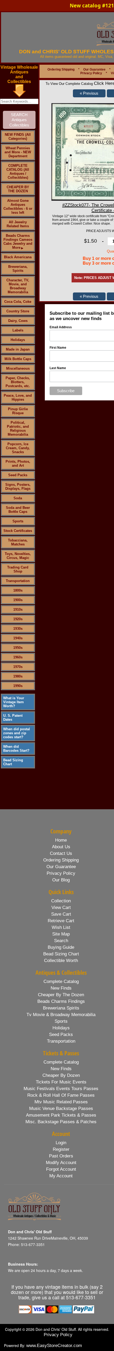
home (61, 840)
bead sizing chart (61, 953)
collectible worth (61, 960)
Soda (18, 498)
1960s (18, 657)
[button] (89, 93)
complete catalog (61, 981)
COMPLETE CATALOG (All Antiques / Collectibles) (17, 172)
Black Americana (18, 257)
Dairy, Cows (18, 321)
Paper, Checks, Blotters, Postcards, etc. (18, 382)
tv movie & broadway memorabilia (61, 1014)
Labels (17, 330)
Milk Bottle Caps (18, 359)
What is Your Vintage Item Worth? (13, 702)
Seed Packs (17, 475)
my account (61, 1175)
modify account (61, 1162)
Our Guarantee (94, 69)
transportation (61, 1041)
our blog (61, 879)
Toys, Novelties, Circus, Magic (18, 556)
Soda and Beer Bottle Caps (18, 510)
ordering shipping (61, 860)
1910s (18, 609)
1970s (18, 667)
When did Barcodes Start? (16, 749)
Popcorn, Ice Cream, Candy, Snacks (18, 448)
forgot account (61, 1169)
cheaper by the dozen (61, 994)
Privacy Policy (91, 73)
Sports (17, 521)
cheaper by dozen (61, 1075)
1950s (18, 648)
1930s (18, 629)
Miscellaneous (18, 368)
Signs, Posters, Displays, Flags (17, 487)
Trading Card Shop (17, 569)
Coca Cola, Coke (17, 302)
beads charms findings (61, 1001)
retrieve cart (61, 920)
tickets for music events (61, 1082)
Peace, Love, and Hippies (18, 397)
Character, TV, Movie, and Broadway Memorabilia (17, 286)
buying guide (61, 947)
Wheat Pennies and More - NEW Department (18, 152)
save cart (61, 914)
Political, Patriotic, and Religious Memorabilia (18, 428)
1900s (18, 600)
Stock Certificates (17, 531)
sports (61, 1021)
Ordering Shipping (60, 69)
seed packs (61, 1034)
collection (61, 900)
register (61, 1149)
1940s (18, 638)
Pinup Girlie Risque (18, 411)
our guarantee (61, 866)
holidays (61, 1027)
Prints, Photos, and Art (18, 463)
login (61, 1142)
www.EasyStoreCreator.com (54, 1345)
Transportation (18, 581)
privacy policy (61, 873)
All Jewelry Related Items (18, 224)
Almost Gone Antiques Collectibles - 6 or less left (17, 207)
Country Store (17, 311)
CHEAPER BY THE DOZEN (18, 189)
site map (61, 934)
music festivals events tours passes (61, 1088)
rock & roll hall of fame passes (61, 1095)
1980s (18, 676)
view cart (61, 907)
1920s (18, 619)
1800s (18, 590)
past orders (61, 1155)
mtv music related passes (61, 1101)
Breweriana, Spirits (18, 269)
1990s (18, 686)
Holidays (18, 340)
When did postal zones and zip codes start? (16, 733)
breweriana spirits (61, 1008)
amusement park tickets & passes (61, 1115)
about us (61, 846)
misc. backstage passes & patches (61, 1121)
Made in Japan (18, 349)
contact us (61, 853)
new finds (61, 988)
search (61, 940)
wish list (61, 927)
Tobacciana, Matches (18, 542)
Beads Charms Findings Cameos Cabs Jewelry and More (17, 242)
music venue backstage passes (61, 1108)
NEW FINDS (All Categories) (18, 137)
